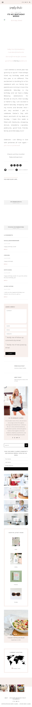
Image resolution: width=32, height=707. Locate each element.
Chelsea (7, 255)
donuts (8, 56)
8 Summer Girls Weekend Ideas (16, 227)
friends (15, 56)
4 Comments (8, 235)
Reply (6, 249)
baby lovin (11, 49)
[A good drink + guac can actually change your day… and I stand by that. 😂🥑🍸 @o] (21, 688)
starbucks (20, 52)
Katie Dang (8, 270)
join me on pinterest (11, 145)
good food (9, 61)
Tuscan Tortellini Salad (16, 637)
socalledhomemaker (11, 240)
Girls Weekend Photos (16, 201)
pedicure (23, 61)
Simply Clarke (16, 8)
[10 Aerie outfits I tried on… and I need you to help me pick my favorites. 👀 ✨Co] (12, 688)
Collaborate (16, 699)
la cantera (22, 56)
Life (12, 12)
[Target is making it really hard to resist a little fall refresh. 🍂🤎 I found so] (4, 688)
